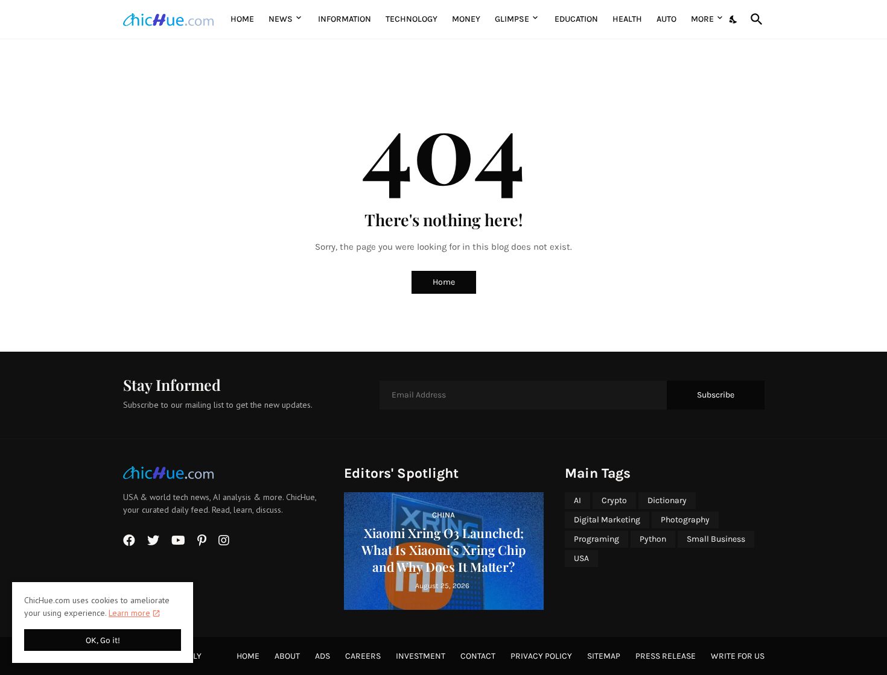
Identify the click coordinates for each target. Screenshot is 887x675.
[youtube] (178, 540)
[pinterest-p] (201, 540)
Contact (477, 656)
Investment (420, 656)
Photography (685, 520)
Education (576, 19)
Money (466, 19)
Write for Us (738, 656)
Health (627, 19)
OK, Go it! (103, 640)
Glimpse (512, 19)
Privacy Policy (541, 656)
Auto (666, 19)
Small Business (716, 539)
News (281, 19)
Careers (363, 656)
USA (581, 558)
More (702, 19)
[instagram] (223, 540)
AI (577, 500)
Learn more (129, 612)
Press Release (665, 656)
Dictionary (667, 500)
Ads (322, 656)
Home (242, 19)
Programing (596, 539)
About (287, 656)
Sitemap (603, 656)
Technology (411, 19)
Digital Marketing (607, 520)
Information (344, 19)
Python (653, 539)
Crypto (614, 500)
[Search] (754, 19)
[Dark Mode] (733, 19)
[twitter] (153, 540)
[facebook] (129, 540)
